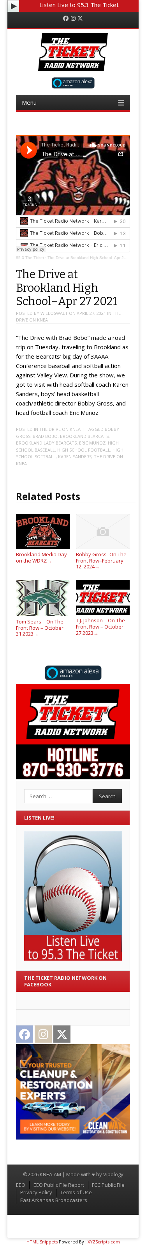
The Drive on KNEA (60, 429)
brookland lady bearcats (46, 443)
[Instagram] (73, 18)
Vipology (113, 1174)
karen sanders (74, 456)
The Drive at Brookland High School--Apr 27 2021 (92, 257)
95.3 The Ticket (30, 257)
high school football (83, 450)
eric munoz (92, 443)
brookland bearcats (84, 436)
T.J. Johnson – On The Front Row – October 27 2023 (100, 626)
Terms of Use (76, 1192)
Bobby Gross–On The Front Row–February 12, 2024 (101, 560)
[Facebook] (66, 18)
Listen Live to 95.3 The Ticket (79, 5)
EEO (20, 1184)
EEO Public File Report (58, 1184)
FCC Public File (108, 1184)
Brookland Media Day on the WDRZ (41, 557)
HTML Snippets (42, 1242)
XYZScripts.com (104, 1242)
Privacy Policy (36, 1192)
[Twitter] (80, 18)
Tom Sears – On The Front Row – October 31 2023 (39, 627)
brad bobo (45, 436)
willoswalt (54, 313)
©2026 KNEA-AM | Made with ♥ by (63, 1174)
